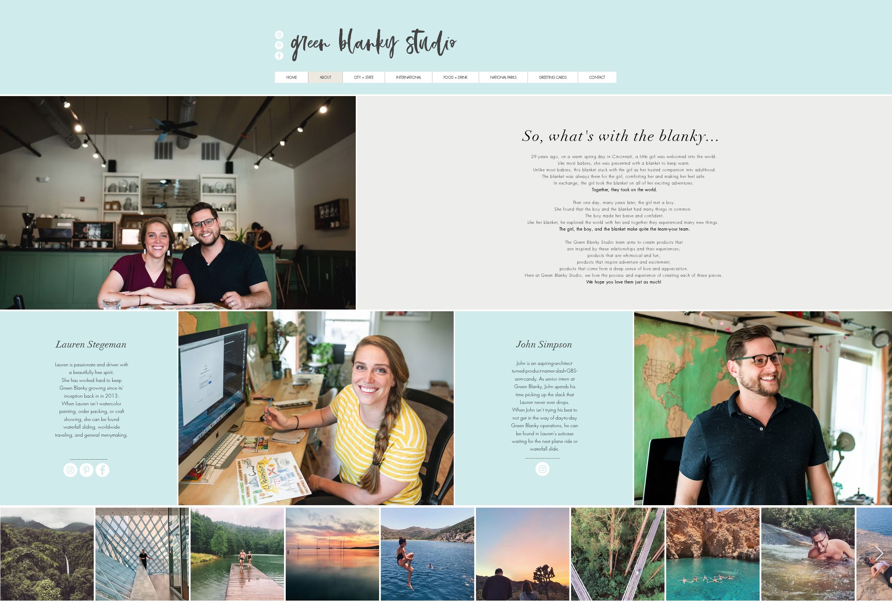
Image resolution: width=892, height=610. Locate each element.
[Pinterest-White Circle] (86, 470)
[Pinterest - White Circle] (279, 45)
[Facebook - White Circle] (279, 56)
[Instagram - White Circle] (279, 35)
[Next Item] (879, 554)
